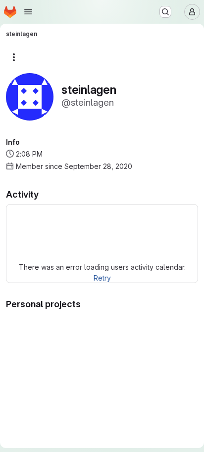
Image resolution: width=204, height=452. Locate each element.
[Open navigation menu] (28, 12)
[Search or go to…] (165, 12)
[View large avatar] (29, 96)
